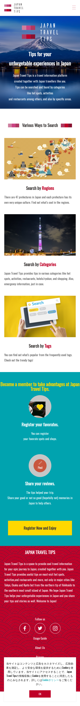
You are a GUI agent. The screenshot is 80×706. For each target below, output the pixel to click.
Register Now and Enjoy (40, 528)
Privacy (40, 656)
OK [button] (40, 693)
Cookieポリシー (50, 680)
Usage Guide (40, 638)
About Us (40, 647)
